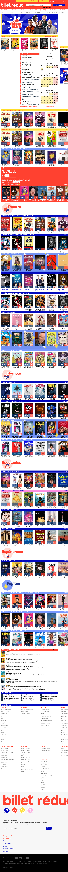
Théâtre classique (5, 736)
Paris (2, 12)
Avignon (21, 12)
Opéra (42, 738)
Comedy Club (32, 10)
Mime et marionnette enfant (7, 784)
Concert (61, 10)
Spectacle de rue (45, 750)
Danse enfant (4, 780)
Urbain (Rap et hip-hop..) (27, 795)
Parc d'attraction (45, 793)
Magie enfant (4, 782)
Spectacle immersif (45, 749)
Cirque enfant (4, 789)
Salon (42, 807)
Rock (22, 791)
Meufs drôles (64, 747)
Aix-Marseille (30, 12)
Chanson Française (25, 777)
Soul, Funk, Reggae (25, 786)
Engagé (2, 764)
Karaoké (43, 809)
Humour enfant (4, 775)
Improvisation (64, 740)
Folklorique (23, 788)
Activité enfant (4, 791)
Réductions (43, 1)
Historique (3, 747)
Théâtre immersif (5, 761)
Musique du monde (25, 775)
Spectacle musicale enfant (7, 793)
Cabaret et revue (45, 736)
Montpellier (56, 12)
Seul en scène (4, 738)
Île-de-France (11, 12)
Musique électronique (26, 782)
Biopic (2, 749)
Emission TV (44, 790)
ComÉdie (13, 10)
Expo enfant (3, 786)
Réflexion (3, 757)
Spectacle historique (45, 747)
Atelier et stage (44, 786)
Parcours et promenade (46, 800)
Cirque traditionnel (45, 773)
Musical (2, 756)
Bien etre (43, 811)
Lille (44, 12)
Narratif (62, 763)
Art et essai (3, 752)
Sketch (62, 756)
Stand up (63, 743)
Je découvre (16, 182)
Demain (49, 56)
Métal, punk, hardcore (26, 784)
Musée (62, 773)
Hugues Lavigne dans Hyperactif (14, 666)
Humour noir (64, 750)
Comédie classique (25, 738)
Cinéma (43, 791)
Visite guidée (44, 798)
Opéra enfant (4, 788)
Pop (22, 793)
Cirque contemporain (46, 775)
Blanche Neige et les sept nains (14, 653)
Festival (23, 789)
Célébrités (3, 759)
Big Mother (9, 679)
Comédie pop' (24, 736)
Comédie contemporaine (27, 734)
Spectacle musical (45, 740)
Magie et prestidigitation (46, 745)
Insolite (42, 814)
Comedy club (64, 736)
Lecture (2, 754)
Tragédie (3, 741)
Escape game (44, 788)
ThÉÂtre (4, 10)
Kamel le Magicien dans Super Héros (15, 686)
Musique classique (25, 773)
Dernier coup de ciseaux (12, 659)
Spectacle (43, 10)
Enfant (52, 10)
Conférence (43, 797)
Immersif (43, 812)
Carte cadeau (21, 1)
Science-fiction (4, 750)
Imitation (63, 757)
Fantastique (3, 745)
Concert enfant (4, 779)
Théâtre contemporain (6, 734)
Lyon (49, 12)
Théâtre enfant (4, 773)
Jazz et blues (24, 780)
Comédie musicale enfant (7, 777)
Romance (3, 743)
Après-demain (49, 59)
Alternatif (63, 761)
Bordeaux (38, 12)
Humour (21, 10)
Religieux (23, 779)
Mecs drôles (63, 745)
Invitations (32, 1)
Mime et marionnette (46, 741)
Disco (22, 796)
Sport (42, 802)
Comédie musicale (45, 734)
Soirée (42, 795)
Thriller (2, 768)
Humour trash (64, 752)
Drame (2, 740)
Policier (2, 766)
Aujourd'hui (49, 54)
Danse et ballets (45, 743)
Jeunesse (3, 763)
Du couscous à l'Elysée (11, 673)
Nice (62, 12)
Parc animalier (44, 804)
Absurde (63, 754)
